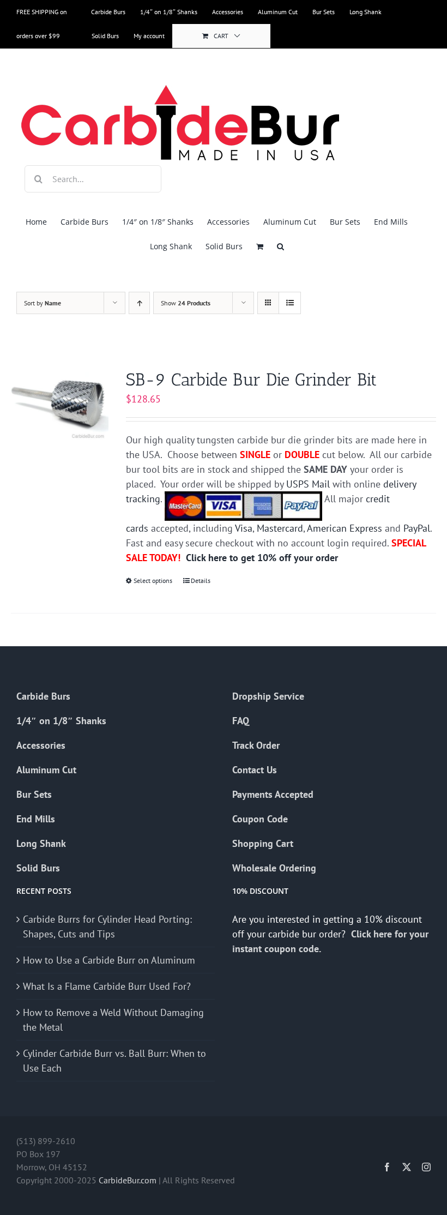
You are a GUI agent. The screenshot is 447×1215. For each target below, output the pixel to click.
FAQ (240, 720)
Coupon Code (260, 819)
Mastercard (280, 528)
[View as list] (289, 303)
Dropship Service (268, 696)
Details (200, 580)
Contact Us (254, 769)
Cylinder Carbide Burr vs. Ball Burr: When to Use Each (114, 1060)
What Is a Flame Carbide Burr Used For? (107, 986)
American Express (344, 528)
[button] (280, 246)
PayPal (416, 528)
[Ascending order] (139, 303)
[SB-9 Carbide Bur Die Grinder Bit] (59, 405)
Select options (153, 580)
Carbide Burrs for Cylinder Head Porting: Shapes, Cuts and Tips (107, 926)
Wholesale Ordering (274, 868)
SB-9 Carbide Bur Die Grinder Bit (251, 379)
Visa (243, 528)
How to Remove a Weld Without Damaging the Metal (113, 1019)
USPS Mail (308, 484)
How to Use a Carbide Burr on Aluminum (109, 960)
